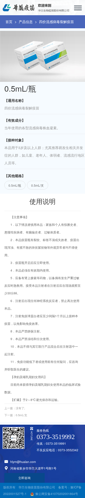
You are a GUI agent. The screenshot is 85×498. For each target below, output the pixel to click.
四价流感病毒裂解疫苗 (56, 21)
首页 (8, 21)
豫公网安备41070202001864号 (56, 493)
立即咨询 (24, 478)
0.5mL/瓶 (14, 185)
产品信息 (26, 21)
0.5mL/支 (37, 185)
